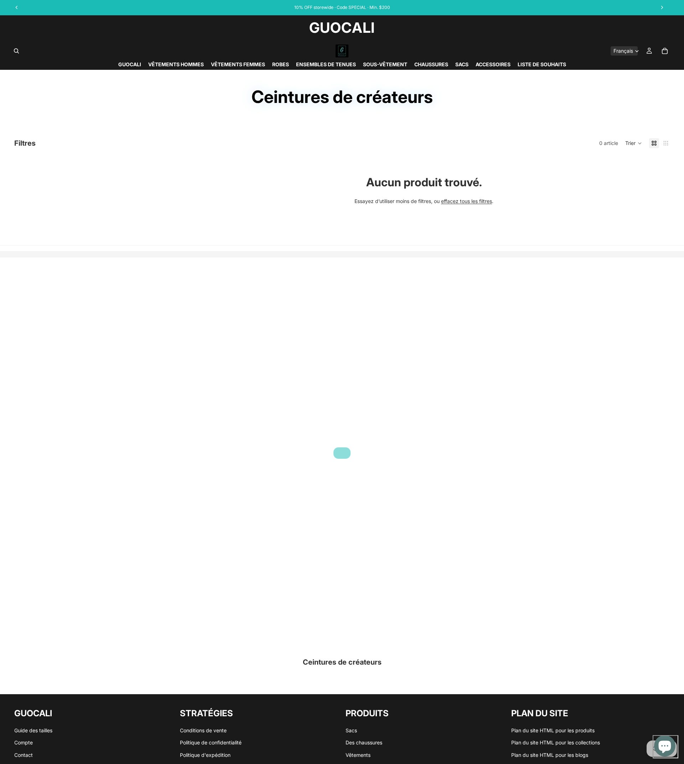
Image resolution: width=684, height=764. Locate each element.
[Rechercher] (16, 51)
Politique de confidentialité (211, 743)
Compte (23, 743)
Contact (23, 755)
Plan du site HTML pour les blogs (549, 755)
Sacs (351, 730)
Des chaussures (364, 743)
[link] (342, 453)
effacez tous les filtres (466, 201)
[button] (633, 143)
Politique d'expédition (205, 755)
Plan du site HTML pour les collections (555, 743)
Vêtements (358, 755)
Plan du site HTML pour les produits (553, 730)
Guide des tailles (33, 730)
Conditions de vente (203, 730)
